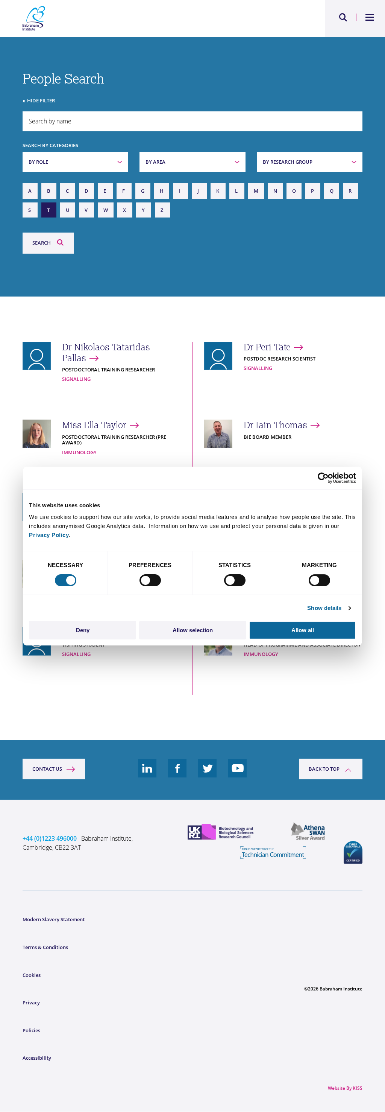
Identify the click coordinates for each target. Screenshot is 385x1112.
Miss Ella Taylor (94, 425)
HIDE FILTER (41, 100)
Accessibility (37, 1057)
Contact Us (47, 768)
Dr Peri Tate (267, 347)
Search (41, 242)
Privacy (31, 1002)
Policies (31, 1030)
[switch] (150, 580)
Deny (82, 630)
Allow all (302, 630)
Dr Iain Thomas (275, 425)
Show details (324, 608)
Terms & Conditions (45, 947)
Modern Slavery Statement (54, 919)
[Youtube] (237, 774)
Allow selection (193, 630)
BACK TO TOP (324, 768)
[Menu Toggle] (369, 17)
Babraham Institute (107, 18)
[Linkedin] (147, 774)
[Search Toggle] (343, 17)
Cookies (32, 975)
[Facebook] (177, 774)
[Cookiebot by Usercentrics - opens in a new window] (323, 478)
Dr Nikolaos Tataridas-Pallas (107, 353)
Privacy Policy (49, 535)
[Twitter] (207, 774)
